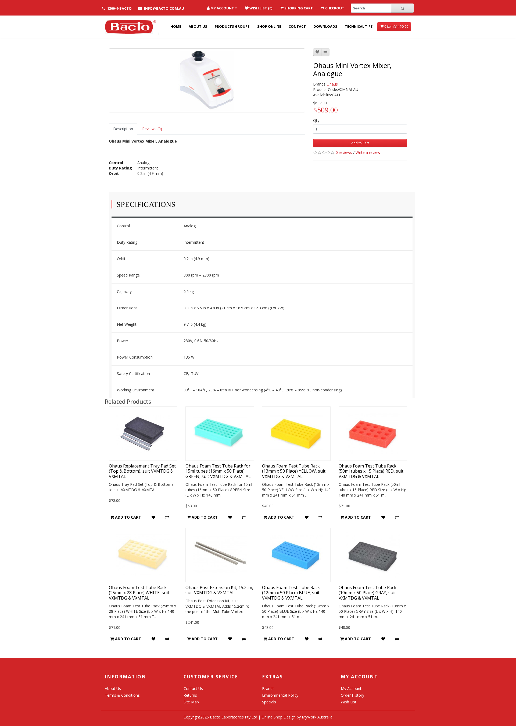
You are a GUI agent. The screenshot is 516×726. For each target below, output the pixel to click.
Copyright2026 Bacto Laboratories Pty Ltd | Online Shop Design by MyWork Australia (258, 717)
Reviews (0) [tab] (152, 128)
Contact (297, 26)
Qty (316, 120)
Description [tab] (123, 128)
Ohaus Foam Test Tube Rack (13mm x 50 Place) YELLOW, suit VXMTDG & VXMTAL (293, 471)
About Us (198, 26)
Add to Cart (360, 143)
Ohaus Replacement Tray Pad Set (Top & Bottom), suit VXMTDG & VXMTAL (142, 471)
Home (175, 26)
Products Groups (232, 26)
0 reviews (344, 152)
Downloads (325, 26)
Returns (190, 695)
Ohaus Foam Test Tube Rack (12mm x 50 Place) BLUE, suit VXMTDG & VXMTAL (291, 593)
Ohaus (332, 84)
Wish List (348, 701)
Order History (352, 695)
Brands (268, 688)
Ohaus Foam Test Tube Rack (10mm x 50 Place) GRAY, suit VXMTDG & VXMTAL (367, 593)
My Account (351, 688)
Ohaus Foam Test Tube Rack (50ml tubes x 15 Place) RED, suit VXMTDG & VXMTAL (371, 471)
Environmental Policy (280, 695)
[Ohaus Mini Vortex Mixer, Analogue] (207, 80)
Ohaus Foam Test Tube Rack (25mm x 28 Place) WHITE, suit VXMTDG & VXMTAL (139, 593)
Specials (269, 701)
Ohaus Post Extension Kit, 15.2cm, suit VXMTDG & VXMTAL (219, 590)
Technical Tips (359, 26)
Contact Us (193, 688)
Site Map (191, 701)
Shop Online (269, 26)
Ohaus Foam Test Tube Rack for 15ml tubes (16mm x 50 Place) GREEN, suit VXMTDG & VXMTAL (218, 471)
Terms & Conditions (122, 695)
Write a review (368, 152)
